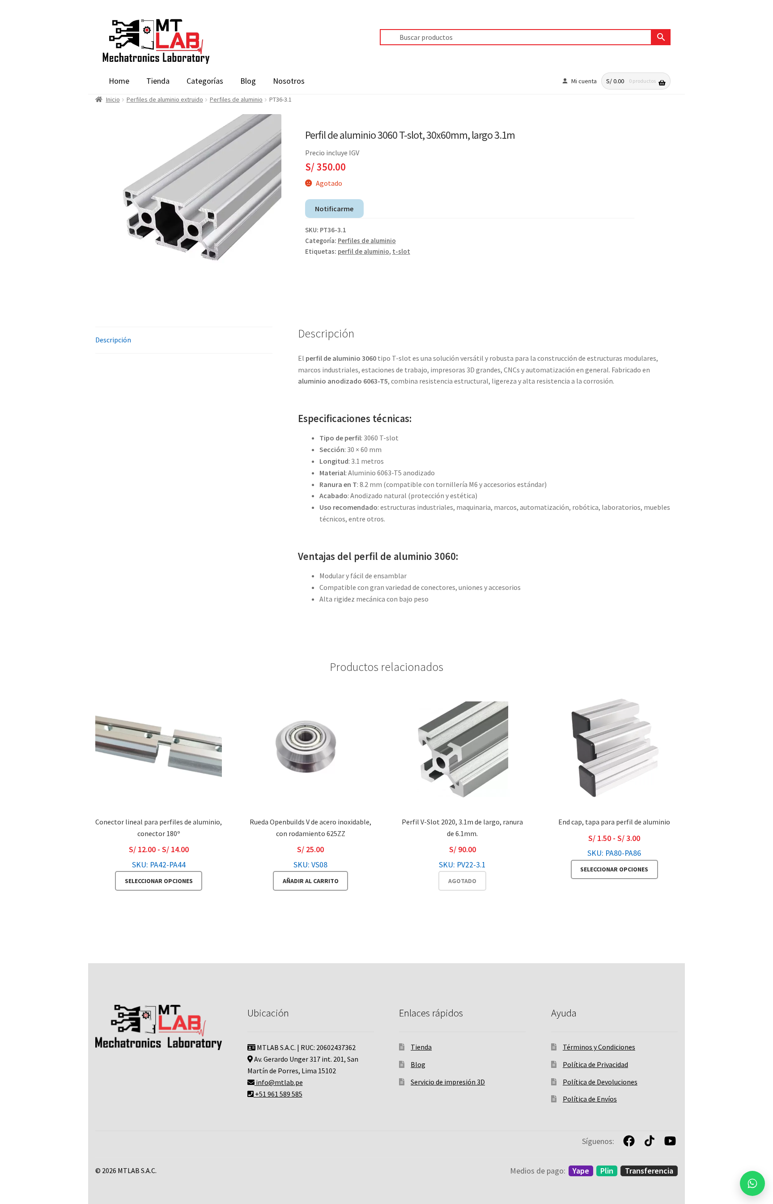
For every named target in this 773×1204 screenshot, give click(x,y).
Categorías (205, 81)
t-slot (401, 252)
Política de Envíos (590, 1098)
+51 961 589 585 (278, 1093)
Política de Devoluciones (600, 1081)
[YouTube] (670, 1140)
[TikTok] (649, 1140)
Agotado (462, 881)
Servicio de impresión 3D (448, 1081)
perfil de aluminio (363, 252)
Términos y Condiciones (599, 1046)
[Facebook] (629, 1140)
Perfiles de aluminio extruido (165, 99)
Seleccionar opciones (159, 881)
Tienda (158, 81)
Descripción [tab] (113, 339)
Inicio (113, 99)
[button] (752, 1183)
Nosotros (289, 81)
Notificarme (334, 208)
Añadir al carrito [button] (311, 881)
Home (119, 81)
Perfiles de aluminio (236, 99)
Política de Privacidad (595, 1064)
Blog (248, 81)
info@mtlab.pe (279, 1082)
